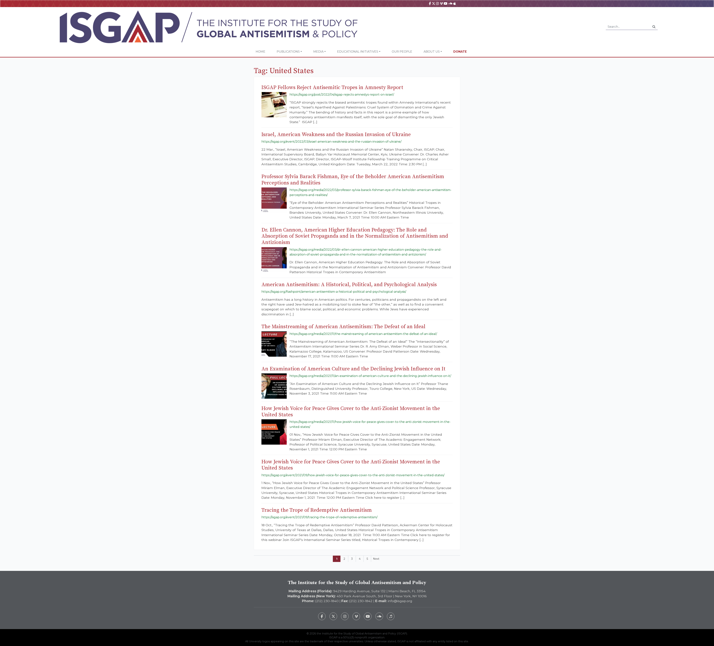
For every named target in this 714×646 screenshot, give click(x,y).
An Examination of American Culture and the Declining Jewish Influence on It (353, 369)
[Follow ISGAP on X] (333, 616)
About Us (432, 51)
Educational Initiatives (357, 51)
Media (318, 51)
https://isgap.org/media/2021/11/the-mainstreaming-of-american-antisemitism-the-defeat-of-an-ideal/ (363, 334)
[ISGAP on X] (433, 3)
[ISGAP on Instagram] (437, 3)
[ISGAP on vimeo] (441, 3)
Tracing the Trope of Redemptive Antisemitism (316, 510)
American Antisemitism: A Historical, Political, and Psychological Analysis (349, 284)
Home (260, 51)
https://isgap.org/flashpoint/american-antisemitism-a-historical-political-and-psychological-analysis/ (333, 291)
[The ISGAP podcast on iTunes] (391, 616)
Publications (288, 51)
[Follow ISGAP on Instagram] (345, 616)
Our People (402, 51)
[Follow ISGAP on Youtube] (368, 616)
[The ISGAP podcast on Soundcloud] (379, 616)
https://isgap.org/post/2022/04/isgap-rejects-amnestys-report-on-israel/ (342, 94)
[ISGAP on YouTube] (445, 3)
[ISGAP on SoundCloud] (450, 3)
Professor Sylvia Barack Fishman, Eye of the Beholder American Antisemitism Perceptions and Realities (352, 179)
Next (376, 558)
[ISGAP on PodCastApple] (454, 3)
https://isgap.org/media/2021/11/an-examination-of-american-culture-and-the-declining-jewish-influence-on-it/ (370, 376)
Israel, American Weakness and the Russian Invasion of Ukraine (336, 134)
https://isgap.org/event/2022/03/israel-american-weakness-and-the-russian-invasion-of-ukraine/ (331, 141)
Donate (460, 51)
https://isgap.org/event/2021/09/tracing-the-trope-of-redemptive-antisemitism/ (319, 517)
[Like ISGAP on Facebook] (322, 616)
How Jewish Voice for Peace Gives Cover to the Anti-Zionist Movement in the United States (350, 411)
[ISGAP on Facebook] (430, 3)
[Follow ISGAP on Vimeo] (356, 616)
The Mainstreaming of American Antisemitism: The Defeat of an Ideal (343, 326)
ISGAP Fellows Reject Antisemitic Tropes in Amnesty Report (332, 87)
